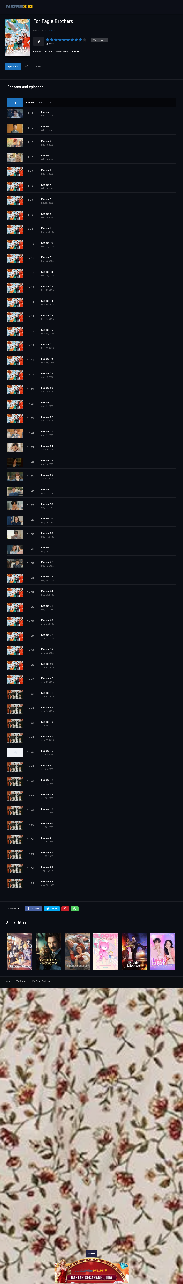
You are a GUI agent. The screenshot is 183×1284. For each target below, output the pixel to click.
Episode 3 (46, 141)
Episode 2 (46, 126)
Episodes (13, 66)
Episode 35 (47, 605)
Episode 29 (47, 518)
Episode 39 (47, 663)
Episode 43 (47, 722)
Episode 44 (47, 736)
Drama (48, 52)
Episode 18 (47, 359)
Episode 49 (47, 809)
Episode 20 (47, 388)
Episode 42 (47, 707)
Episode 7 (46, 199)
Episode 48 (47, 794)
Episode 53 (47, 867)
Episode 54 (47, 881)
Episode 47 (47, 780)
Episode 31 (47, 547)
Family (75, 52)
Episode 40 (47, 678)
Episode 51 (47, 838)
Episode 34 (47, 591)
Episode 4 (46, 155)
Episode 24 (47, 446)
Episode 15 (47, 315)
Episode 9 (46, 228)
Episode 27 (47, 489)
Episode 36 (47, 620)
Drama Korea (62, 52)
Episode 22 (47, 417)
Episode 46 (47, 765)
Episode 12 (47, 272)
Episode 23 (47, 431)
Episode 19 (47, 373)
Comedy (37, 52)
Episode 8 (46, 213)
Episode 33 (47, 576)
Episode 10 (47, 242)
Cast (38, 66)
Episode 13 (47, 286)
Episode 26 (47, 475)
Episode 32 (47, 562)
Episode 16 (47, 330)
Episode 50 (47, 823)
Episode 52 (47, 852)
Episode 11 (47, 257)
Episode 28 (47, 504)
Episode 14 (47, 301)
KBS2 (52, 30)
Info (27, 66)
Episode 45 (47, 751)
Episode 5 (46, 170)
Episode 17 (47, 344)
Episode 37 (47, 634)
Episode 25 (47, 460)
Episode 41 (47, 693)
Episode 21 (47, 402)
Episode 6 (46, 184)
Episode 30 (47, 533)
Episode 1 (46, 112)
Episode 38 (47, 649)
